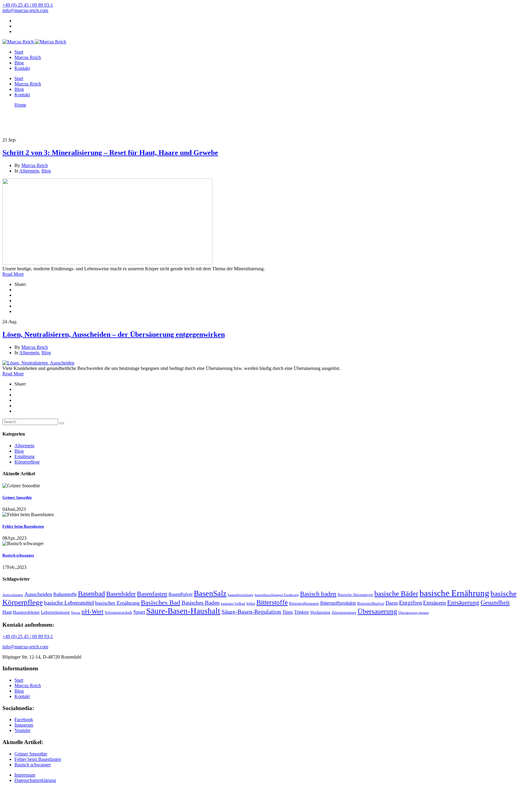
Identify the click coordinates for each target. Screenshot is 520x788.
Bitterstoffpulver (370, 603)
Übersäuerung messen (413, 612)
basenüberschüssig (240, 595)
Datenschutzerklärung (35, 780)
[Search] (61, 423)
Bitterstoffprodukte (338, 603)
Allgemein (29, 170)
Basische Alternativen (355, 594)
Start (18, 51)
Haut (7, 612)
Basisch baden (318, 594)
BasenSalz (210, 593)
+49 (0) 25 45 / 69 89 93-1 (27, 5)
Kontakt (22, 68)
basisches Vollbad (233, 603)
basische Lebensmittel (69, 603)
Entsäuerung (463, 602)
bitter (250, 603)
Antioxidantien (12, 595)
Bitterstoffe (272, 602)
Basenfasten (152, 594)
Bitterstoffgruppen (304, 603)
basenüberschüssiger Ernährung (277, 595)
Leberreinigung (55, 612)
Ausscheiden (38, 594)
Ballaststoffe (65, 594)
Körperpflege (27, 461)
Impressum (24, 774)
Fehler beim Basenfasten (23, 526)
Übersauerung (377, 611)
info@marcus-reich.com (25, 10)
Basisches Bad (160, 602)
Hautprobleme (26, 612)
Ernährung (24, 456)
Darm (391, 603)
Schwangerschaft (118, 612)
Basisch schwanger (18, 555)
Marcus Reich (27, 57)
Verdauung (320, 612)
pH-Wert (93, 611)
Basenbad (91, 593)
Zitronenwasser (344, 612)
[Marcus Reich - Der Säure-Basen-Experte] (18, 41)
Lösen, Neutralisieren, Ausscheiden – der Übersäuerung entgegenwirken (113, 334)
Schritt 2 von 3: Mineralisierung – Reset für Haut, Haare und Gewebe (110, 153)
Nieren (75, 612)
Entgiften (410, 603)
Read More (13, 274)
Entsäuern (434, 603)
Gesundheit (495, 602)
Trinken (301, 612)
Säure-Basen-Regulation (251, 612)
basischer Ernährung (117, 603)
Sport (139, 612)
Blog (19, 62)
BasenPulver (181, 594)
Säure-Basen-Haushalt (183, 611)
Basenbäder (121, 594)
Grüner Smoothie (17, 497)
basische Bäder (396, 593)
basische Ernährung (454, 593)
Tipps (287, 612)
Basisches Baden (200, 603)
